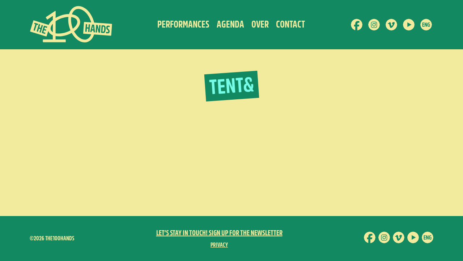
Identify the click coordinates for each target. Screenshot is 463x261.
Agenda (230, 24)
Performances (183, 24)
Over (260, 24)
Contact (290, 24)
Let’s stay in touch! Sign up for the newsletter (219, 233)
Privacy (219, 245)
